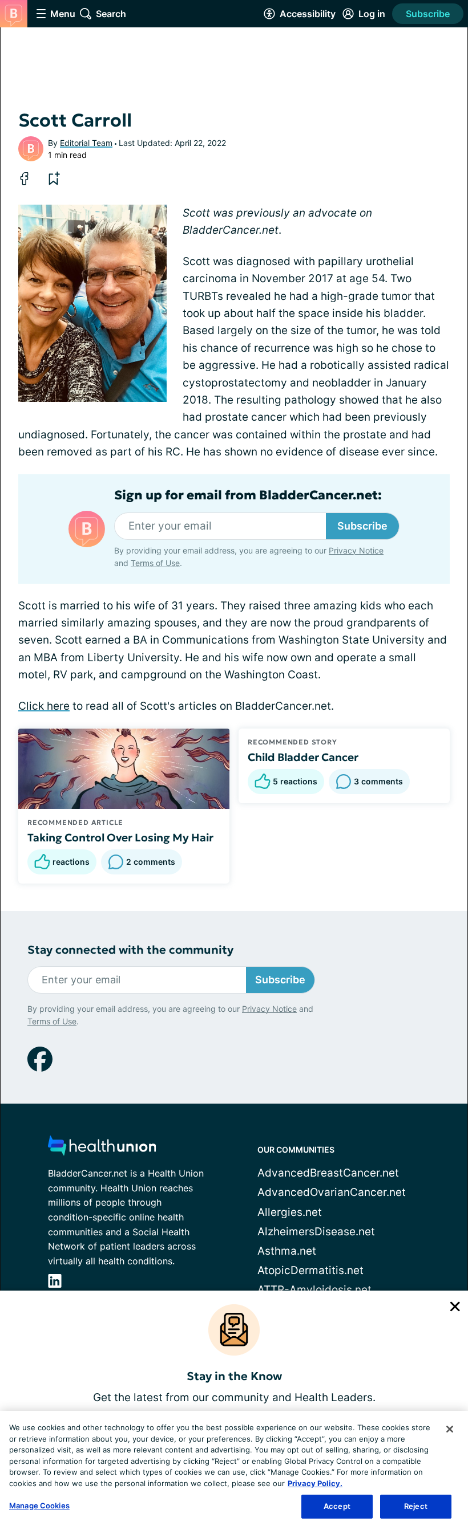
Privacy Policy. (315, 1483)
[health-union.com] (102, 1149)
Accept (337, 1506)
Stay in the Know (234, 1376)
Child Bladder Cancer (303, 757)
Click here (44, 706)
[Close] (449, 1429)
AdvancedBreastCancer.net (328, 1172)
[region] (234, 1470)
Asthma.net (286, 1251)
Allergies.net (289, 1212)
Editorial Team (86, 143)
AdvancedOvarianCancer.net (331, 1192)
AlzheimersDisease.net (316, 1231)
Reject (415, 1506)
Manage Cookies (39, 1505)
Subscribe (428, 13)
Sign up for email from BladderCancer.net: (248, 495)
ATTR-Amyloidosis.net (314, 1289)
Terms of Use (155, 563)
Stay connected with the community (130, 950)
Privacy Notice (356, 550)
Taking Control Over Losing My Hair (120, 837)
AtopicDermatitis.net (310, 1270)
